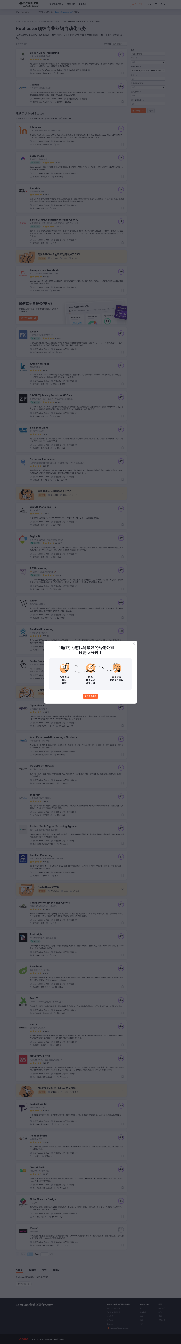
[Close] (134, 643)
